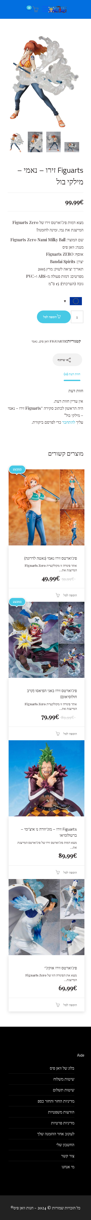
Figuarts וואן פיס (52, 341)
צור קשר (67, 1155)
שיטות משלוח (63, 1078)
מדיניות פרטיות (62, 1122)
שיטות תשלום (63, 1089)
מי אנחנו (68, 1166)
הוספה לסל (50, 317)
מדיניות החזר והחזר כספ (56, 1101)
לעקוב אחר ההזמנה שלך (55, 1133)
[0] (34, 9)
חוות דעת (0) (72, 374)
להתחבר (68, 422)
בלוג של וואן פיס (62, 1068)
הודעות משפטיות (61, 1111)
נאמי (34, 341)
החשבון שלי (65, 1144)
